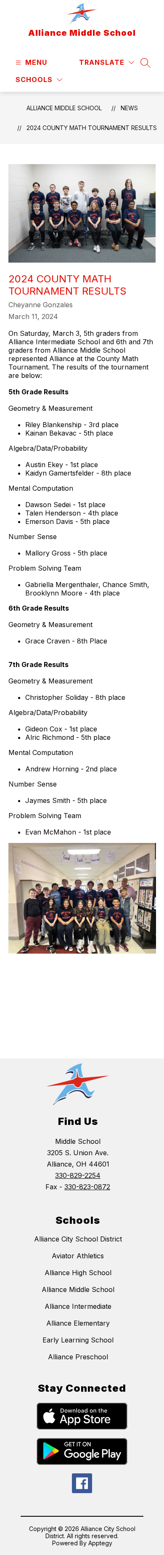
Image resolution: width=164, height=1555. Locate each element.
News (129, 108)
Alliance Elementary (78, 1323)
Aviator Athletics (78, 1256)
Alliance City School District (78, 1239)
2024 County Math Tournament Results (91, 127)
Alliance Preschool (78, 1357)
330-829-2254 (78, 1175)
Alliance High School (78, 1272)
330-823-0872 (87, 1187)
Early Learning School (78, 1340)
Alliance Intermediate (78, 1306)
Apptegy (100, 1543)
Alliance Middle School (64, 108)
